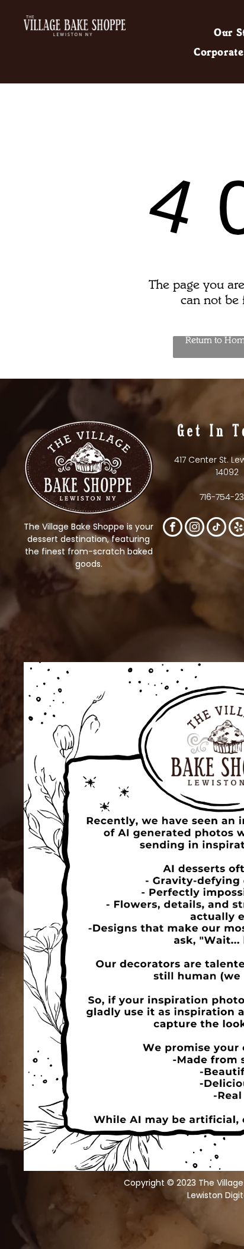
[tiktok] (216, 528)
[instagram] (194, 528)
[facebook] (172, 528)
